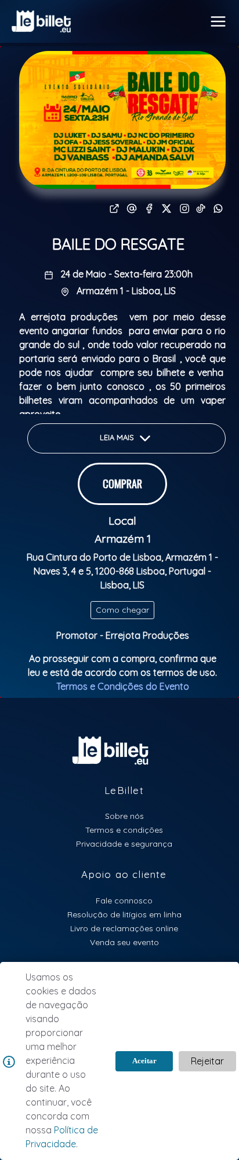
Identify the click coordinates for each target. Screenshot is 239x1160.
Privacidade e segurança (124, 843)
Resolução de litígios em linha (124, 914)
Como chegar (122, 610)
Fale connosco (124, 900)
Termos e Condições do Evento (122, 686)
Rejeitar (207, 1061)
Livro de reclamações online (124, 928)
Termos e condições (124, 830)
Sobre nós (124, 816)
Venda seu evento (124, 942)
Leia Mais (118, 437)
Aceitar (144, 1060)
